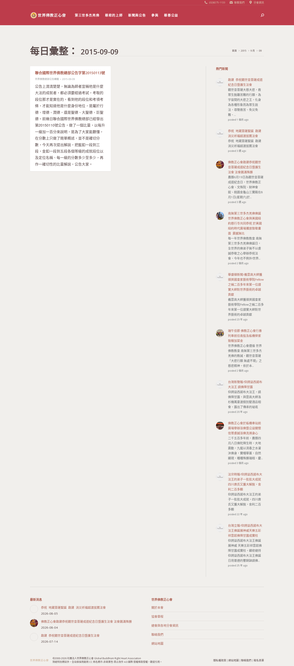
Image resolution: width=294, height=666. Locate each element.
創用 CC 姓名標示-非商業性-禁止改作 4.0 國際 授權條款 (113, 662)
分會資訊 (259, 2)
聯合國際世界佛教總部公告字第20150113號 (70, 72)
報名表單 (259, 660)
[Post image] (34, 609)
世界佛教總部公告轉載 (47, 79)
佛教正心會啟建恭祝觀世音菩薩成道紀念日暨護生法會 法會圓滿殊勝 (86, 621)
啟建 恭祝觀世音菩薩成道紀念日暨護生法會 (70, 635)
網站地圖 (157, 643)
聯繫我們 (239, 2)
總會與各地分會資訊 (164, 625)
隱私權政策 (219, 660)
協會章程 (157, 616)
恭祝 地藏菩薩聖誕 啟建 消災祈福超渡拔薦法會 (73, 607)
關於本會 (157, 607)
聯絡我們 (157, 634)
